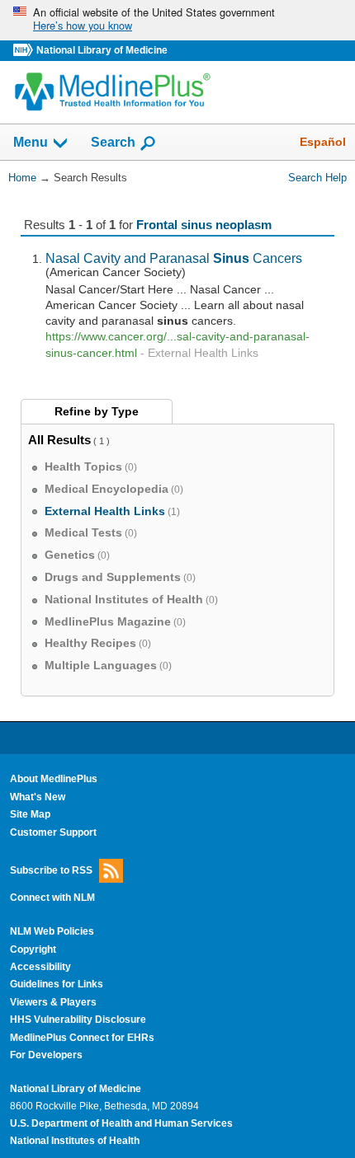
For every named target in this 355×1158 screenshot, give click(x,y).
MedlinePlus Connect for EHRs (82, 1037)
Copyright (33, 949)
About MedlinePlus (53, 779)
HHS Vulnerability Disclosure (78, 1019)
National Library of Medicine (102, 50)
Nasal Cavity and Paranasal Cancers (173, 258)
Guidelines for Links (56, 984)
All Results (59, 440)
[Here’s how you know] (177, 20)
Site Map (30, 814)
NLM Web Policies (52, 931)
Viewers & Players (53, 1002)
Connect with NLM (52, 897)
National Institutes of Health (75, 1140)
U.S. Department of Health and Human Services (121, 1123)
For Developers (46, 1055)
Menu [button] (30, 143)
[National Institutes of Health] (24, 50)
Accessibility (40, 967)
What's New (37, 797)
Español (323, 141)
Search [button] (113, 141)
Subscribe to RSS (51, 870)
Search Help (317, 177)
